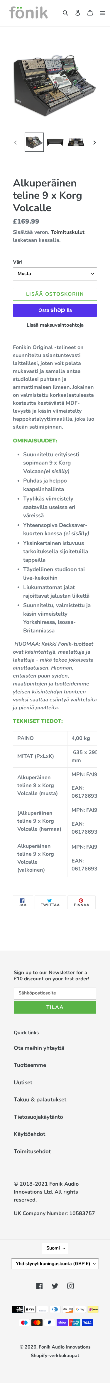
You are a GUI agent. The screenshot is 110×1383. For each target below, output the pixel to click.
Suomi (53, 1248)
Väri (17, 262)
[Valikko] (102, 12)
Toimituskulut (67, 232)
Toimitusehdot (32, 1151)
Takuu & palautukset (40, 1099)
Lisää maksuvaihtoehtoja (55, 325)
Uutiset (23, 1082)
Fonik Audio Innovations (65, 1347)
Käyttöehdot (29, 1134)
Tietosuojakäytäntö (38, 1117)
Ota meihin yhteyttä (39, 1048)
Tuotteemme (30, 1065)
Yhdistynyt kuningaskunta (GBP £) (53, 1263)
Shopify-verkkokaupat (55, 1355)
